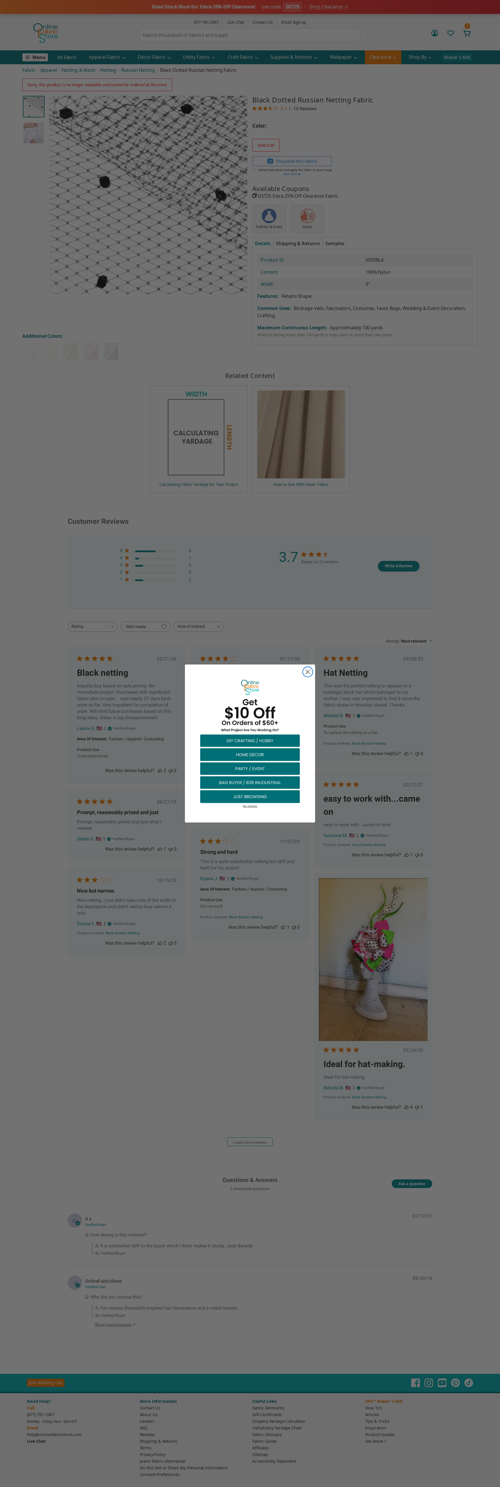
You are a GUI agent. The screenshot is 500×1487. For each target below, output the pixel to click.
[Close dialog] (308, 672)
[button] (250, 740)
